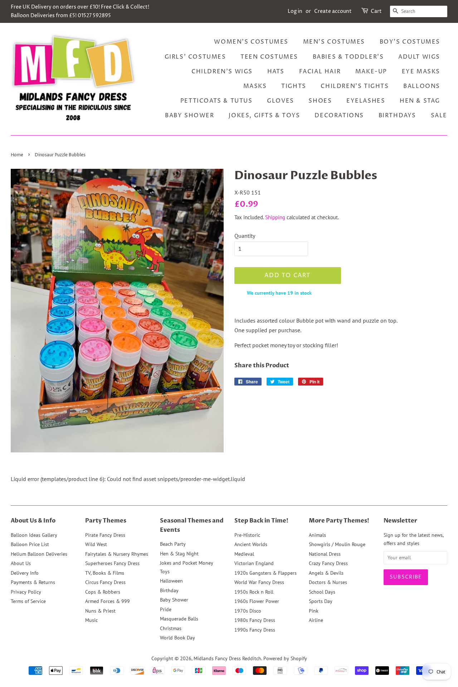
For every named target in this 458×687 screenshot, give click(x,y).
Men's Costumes (334, 42)
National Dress (325, 554)
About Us (21, 563)
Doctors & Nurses (328, 582)
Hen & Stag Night (179, 553)
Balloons (421, 86)
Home (17, 155)
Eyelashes (365, 101)
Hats (275, 71)
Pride (165, 609)
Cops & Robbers (102, 592)
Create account (333, 11)
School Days (322, 592)
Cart (376, 11)
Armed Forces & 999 (107, 601)
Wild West (96, 544)
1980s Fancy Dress (254, 620)
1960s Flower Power (256, 601)
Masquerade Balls (179, 618)
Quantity (244, 235)
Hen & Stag (420, 101)
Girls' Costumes (195, 57)
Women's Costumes (251, 42)
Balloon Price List (30, 544)
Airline (316, 620)
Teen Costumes (269, 57)
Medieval (244, 554)
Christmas (170, 628)
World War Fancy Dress (259, 582)
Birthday (169, 590)
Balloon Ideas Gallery (34, 535)
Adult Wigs (419, 57)
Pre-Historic (247, 535)
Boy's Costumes (410, 42)
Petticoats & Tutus (216, 101)
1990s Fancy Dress (254, 630)
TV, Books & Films (104, 573)
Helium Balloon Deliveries (39, 554)
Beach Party (173, 544)
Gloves (280, 101)
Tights (293, 86)
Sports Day (320, 601)
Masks (255, 86)
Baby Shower (189, 115)
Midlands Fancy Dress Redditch (227, 658)
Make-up (371, 71)
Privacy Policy (26, 592)
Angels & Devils (326, 573)
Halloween (171, 581)
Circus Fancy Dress (105, 582)
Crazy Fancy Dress (328, 563)
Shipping (275, 217)
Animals (317, 535)
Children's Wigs (222, 71)
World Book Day (177, 637)
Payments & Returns (33, 582)
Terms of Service (28, 601)
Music (91, 620)
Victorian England (254, 563)
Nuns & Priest (100, 611)
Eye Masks (421, 71)
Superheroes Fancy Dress (112, 563)
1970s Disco (247, 611)
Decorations (339, 115)
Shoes (320, 101)
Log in (295, 11)
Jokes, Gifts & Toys (264, 115)
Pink (313, 611)
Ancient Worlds (250, 544)
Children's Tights (355, 86)
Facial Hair (320, 71)
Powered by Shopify (285, 658)
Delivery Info (25, 573)
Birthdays (397, 115)
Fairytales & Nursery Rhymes (116, 554)
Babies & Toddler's (348, 57)
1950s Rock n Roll (253, 592)
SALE (439, 115)
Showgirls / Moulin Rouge (337, 544)
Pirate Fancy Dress (105, 535)
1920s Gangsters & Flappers (265, 573)
